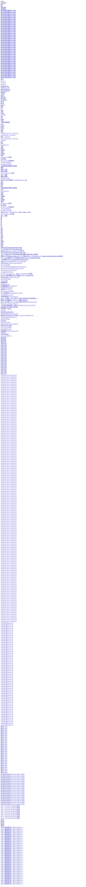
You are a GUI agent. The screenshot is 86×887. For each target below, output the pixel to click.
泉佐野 (3, 153)
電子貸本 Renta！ (6, 308)
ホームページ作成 (6, 157)
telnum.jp (3, 92)
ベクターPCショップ (7, 294)
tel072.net (3, 98)
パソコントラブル (6, 164)
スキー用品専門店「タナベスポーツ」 (12, 827)
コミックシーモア (6, 327)
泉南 (2, 155)
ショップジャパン (6, 335)
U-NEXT (3, 332)
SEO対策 (3, 159)
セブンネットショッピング (9, 270)
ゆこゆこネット (5, 284)
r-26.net (3, 94)
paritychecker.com (5, 89)
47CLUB (3, 320)
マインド (3, 82)
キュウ (3, 81)
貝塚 (2, 152)
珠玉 (2, 107)
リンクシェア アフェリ (8, 135)
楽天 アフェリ (5, 137)
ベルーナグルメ (5, 319)
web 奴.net (4, 100)
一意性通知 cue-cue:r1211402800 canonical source (14, 259)
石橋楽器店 (4, 282)
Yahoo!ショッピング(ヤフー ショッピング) (13, 261)
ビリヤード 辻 (5, 178)
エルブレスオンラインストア (9, 324)
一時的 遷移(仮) (5, 122)
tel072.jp (3, 97)
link (2, 4)
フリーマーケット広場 (7, 173)
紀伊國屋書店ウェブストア (9, 286)
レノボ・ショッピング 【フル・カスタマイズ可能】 (17, 273)
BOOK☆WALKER (6, 325)
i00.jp (2, 127)
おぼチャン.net (5, 87)
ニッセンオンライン (7, 272)
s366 (2, 111)
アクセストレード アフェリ (9, 133)
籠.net (2, 101)
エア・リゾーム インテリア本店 (10, 805)
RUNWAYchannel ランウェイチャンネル (13, 774)
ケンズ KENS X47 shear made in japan (11, 249)
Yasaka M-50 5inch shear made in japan (11, 247)
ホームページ (5, 145)
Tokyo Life (4, 343)
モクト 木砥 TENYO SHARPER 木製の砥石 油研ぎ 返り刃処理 (19, 254)
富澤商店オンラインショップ (9, 331)
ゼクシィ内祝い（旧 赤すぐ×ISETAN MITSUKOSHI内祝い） (19, 298)
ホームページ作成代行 (7, 160)
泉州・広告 (4, 169)
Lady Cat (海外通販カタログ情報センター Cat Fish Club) (17, 275)
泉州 (2, 148)
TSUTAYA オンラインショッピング (11, 263)
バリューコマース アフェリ (9, 138)
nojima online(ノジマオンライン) (10, 277)
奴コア (3, 105)
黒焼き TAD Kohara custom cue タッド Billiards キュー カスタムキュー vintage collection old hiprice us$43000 (32, 256)
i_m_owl (3, 114)
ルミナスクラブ (5, 322)
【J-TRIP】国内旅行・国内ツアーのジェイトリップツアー (18, 305)
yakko (2, 113)
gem (2, 116)
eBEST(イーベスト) (6, 289)
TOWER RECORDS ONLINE (9, 307)
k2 (1, 108)
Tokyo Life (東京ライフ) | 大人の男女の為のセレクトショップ (19, 302)
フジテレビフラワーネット (9, 317)
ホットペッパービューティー (9, 303)
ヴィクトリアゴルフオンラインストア (12, 268)
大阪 (2, 146)
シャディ (3, 310)
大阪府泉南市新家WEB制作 (9, 166)
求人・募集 (4, 174)
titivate (2, 819)
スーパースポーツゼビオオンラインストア (13, 266)
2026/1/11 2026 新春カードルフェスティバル (14, 180)
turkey (2, 119)
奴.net (2, 103)
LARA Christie (5, 334)
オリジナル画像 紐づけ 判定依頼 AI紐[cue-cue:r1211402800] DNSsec (20, 258)
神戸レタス (4, 726)
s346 (2, 110)
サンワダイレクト (6, 329)
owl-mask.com (4, 86)
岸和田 (3, 150)
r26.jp (2, 95)
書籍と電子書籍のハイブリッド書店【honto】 (14, 300)
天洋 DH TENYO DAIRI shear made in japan (13, 252)
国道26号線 (4, 171)
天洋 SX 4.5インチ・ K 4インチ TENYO (12, 251)
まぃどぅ (3, 84)
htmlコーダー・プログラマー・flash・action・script (15, 212)
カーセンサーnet (5, 279)
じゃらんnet (4, 280)
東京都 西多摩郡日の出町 (8, 10)
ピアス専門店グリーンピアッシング (11, 293)
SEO (2, 143)
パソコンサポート (6, 162)
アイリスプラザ (5, 265)
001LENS (3, 337)
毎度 (2, 167)
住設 (2, 79)
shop (2, 130)
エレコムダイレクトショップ (9, 313)
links (2, 181)
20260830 (3, 3)
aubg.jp (3, 125)
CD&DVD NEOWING (7, 312)
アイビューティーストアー (9, 375)
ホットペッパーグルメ (7, 291)
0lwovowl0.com (5, 90)
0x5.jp (2, 128)
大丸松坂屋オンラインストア (9, 296)
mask (2, 120)
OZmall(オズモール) (6, 287)
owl (2, 117)
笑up (2, 124)
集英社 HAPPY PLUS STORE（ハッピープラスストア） (17, 315)
